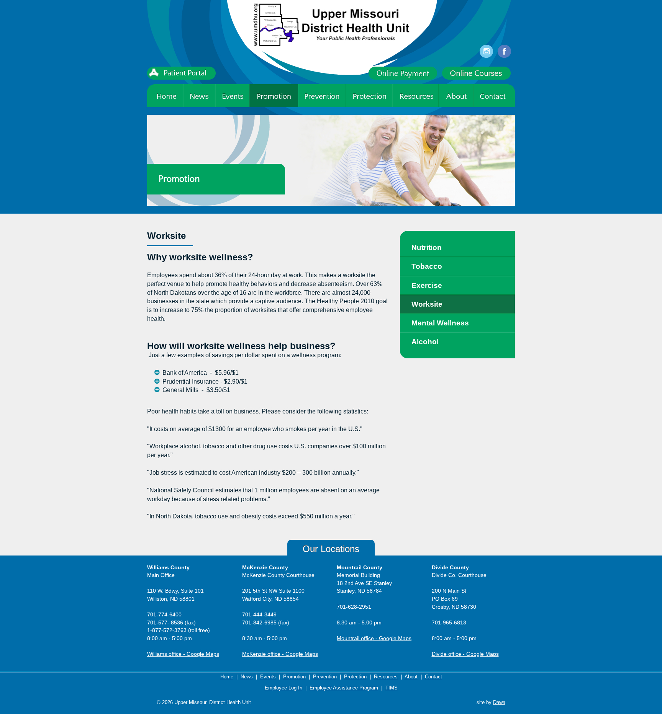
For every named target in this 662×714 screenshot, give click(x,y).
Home (226, 677)
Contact (433, 677)
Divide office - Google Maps (465, 654)
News (247, 677)
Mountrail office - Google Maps (374, 638)
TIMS (391, 688)
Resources (386, 677)
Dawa (499, 702)
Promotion (294, 677)
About (411, 677)
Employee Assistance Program (344, 688)
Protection (355, 677)
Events (268, 677)
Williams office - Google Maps (183, 654)
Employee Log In (283, 688)
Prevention (325, 677)
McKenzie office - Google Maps (280, 654)
